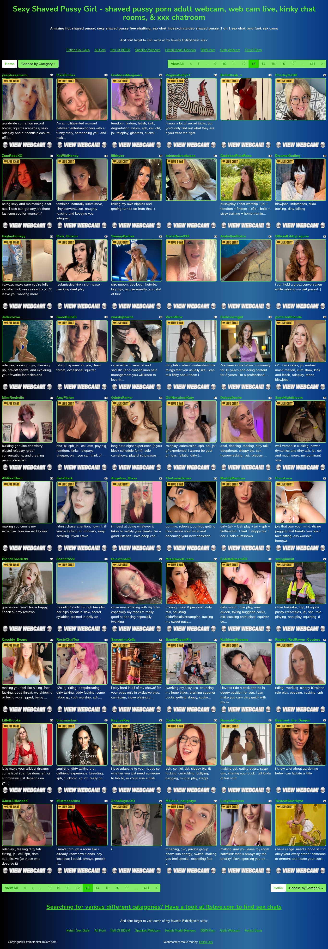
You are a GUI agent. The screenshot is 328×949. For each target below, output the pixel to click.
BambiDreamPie (178, 639)
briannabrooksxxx (180, 156)
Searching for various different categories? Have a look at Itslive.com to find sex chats (164, 907)
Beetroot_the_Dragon (292, 720)
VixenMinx (174, 317)
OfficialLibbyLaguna (292, 236)
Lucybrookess (232, 801)
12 (244, 64)
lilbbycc (117, 156)
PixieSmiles (65, 75)
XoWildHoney (67, 156)
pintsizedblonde (288, 317)
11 (234, 64)
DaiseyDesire (231, 397)
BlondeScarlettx (15, 559)
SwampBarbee (122, 236)
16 (283, 64)
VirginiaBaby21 (178, 75)
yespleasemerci (14, 75)
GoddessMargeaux (126, 75)
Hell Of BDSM (120, 50)
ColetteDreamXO (233, 559)
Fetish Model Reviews (180, 50)
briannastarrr (67, 720)
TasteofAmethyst (289, 801)
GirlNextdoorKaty (180, 397)
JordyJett (173, 720)
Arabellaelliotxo (233, 236)
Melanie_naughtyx (181, 801)
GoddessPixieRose (236, 156)
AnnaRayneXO (123, 801)
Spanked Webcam (147, 50)
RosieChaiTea (67, 639)
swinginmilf (284, 559)
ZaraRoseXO (12, 156)
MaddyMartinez (232, 478)
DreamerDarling (287, 156)
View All (177, 64)
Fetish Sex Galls (78, 50)
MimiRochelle (13, 397)
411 (312, 64)
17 (293, 64)
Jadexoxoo (11, 317)
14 (263, 64)
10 (224, 64)
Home (9, 64)
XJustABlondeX (15, 801)
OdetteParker (122, 397)
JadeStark (64, 478)
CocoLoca (283, 478)
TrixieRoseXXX (177, 236)
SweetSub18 (66, 317)
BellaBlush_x (231, 75)
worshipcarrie (122, 317)
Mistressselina (68, 801)
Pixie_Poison (67, 236)
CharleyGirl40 (286, 75)
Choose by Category (37, 64)
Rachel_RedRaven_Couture (297, 639)
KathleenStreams (234, 639)
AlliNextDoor (12, 478)
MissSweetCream (180, 559)
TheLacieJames (178, 478)
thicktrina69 (121, 559)
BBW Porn (208, 50)
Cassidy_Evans (14, 639)
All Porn (100, 50)
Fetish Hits (206, 942)
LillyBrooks (11, 720)
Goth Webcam (230, 50)
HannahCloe (230, 720)
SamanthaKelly (123, 639)
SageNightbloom (289, 397)
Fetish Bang (253, 50)
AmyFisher (65, 397)
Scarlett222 (65, 559)
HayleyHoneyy (13, 236)
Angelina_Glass (124, 478)
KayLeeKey (120, 720)
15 (273, 64)
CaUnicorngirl (231, 317)
